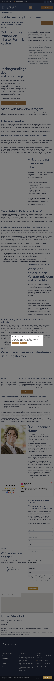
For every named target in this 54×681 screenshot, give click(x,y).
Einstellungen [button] (16, 342)
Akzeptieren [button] (23, 342)
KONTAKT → (47, 677)
